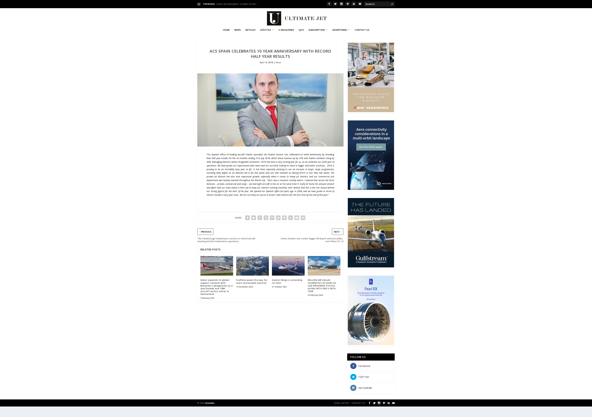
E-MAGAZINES (286, 30)
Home (226, 30)
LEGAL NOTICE (341, 402)
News (237, 30)
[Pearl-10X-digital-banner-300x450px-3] (371, 344)
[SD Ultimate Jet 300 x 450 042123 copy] (371, 189)
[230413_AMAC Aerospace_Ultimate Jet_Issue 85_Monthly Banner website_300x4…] (371, 111)
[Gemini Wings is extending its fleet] (288, 266)
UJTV (301, 30)
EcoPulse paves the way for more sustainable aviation (251, 281)
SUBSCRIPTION (316, 30)
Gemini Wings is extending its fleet (287, 281)
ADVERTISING (339, 30)
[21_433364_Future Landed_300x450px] (371, 266)
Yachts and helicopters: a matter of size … (237, 3)
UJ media (209, 403)
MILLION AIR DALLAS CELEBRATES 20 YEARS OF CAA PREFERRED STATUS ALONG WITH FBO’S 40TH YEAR (322, 286)
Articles (250, 30)
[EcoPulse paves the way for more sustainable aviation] (252, 266)
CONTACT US (362, 30)
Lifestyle (265, 30)
